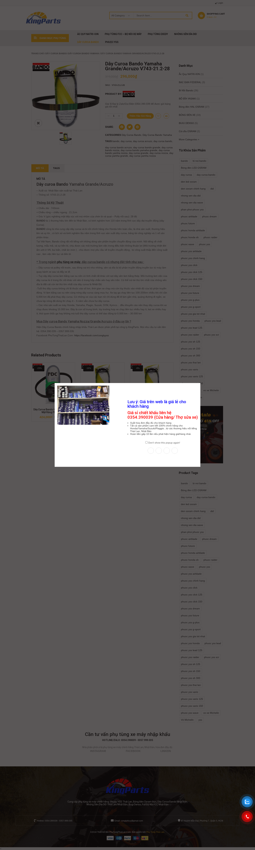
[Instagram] (167, 451)
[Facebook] (151, 451)
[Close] (201, 383)
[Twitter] (159, 451)
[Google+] (175, 451)
